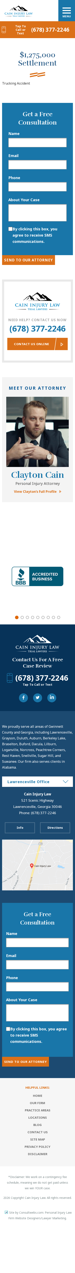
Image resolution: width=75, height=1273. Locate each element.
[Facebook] (23, 697)
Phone (14, 177)
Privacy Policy (37, 1146)
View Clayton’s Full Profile (35, 491)
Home (37, 1095)
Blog (37, 1125)
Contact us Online (31, 344)
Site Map (37, 1139)
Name (14, 133)
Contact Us (38, 1132)
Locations (37, 1117)
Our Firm (37, 1103)
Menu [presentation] (66, 16)
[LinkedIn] (51, 697)
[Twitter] (37, 697)
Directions (55, 828)
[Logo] (18, 6)
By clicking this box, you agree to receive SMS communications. (34, 235)
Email (13, 155)
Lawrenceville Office (28, 781)
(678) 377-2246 (42, 29)
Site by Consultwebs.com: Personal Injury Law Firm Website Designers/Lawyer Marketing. (40, 1215)
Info (20, 828)
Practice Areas (37, 1110)
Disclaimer (37, 1154)
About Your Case (24, 199)
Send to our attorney (28, 260)
